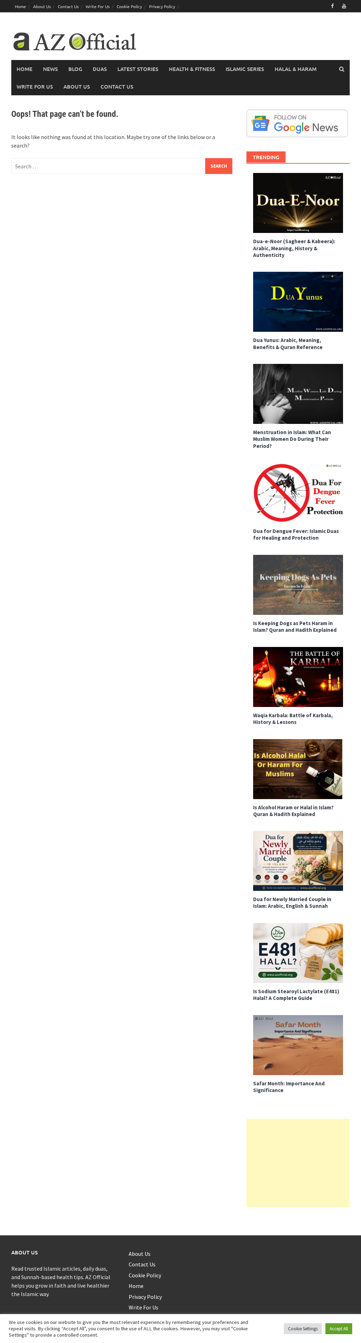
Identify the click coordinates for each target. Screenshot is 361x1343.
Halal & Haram (296, 68)
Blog (75, 68)
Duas (100, 68)
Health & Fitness (192, 68)
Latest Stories (137, 68)
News (50, 68)
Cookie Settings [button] (303, 1329)
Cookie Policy (129, 6)
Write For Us (98, 6)
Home (20, 6)
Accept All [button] (339, 1329)
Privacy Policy (162, 6)
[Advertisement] (298, 1163)
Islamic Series (245, 68)
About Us (42, 6)
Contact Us (68, 6)
